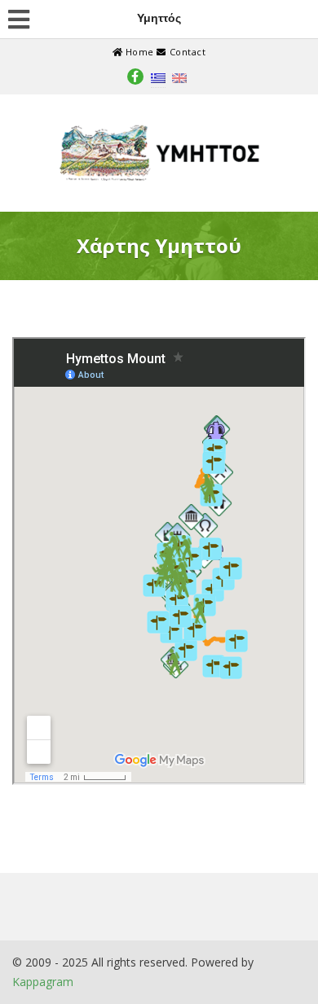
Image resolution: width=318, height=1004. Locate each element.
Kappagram (42, 981)
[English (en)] (179, 77)
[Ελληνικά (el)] (158, 77)
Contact (185, 52)
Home (139, 52)
